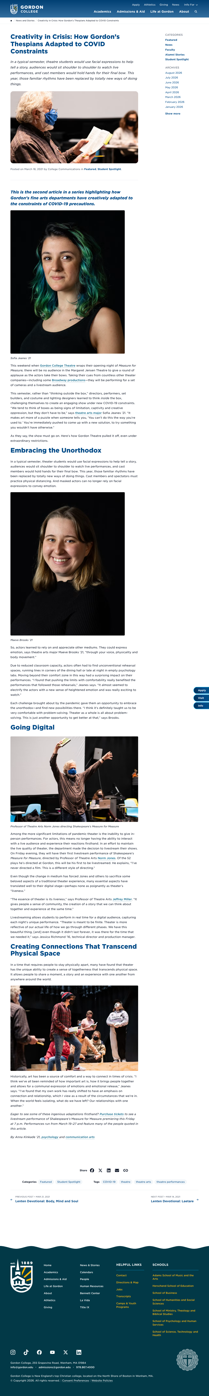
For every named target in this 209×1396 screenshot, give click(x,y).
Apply (136, 4)
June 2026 (172, 82)
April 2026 (172, 92)
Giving (164, 4)
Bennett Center (90, 1293)
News (175, 4)
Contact (121, 1275)
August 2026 (173, 72)
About (184, 11)
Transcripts (123, 1296)
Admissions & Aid (131, 11)
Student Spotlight (109, 169)
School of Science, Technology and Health (175, 1333)
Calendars (86, 1272)
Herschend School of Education (173, 1285)
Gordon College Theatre (57, 365)
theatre (125, 1181)
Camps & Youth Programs (126, 1305)
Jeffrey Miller (122, 899)
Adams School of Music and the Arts (173, 1277)
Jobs (119, 1289)
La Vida (85, 1300)
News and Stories (25, 20)
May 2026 (171, 87)
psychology (50, 1137)
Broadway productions (68, 380)
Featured (90, 169)
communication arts (80, 1137)
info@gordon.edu (21, 1367)
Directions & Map (127, 1282)
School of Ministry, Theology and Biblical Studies (174, 1312)
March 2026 (173, 97)
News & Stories (90, 1265)
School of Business (165, 1292)
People (84, 1279)
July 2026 (171, 77)
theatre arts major (88, 413)
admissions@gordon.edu (55, 1367)
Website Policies (102, 1380)
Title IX (84, 1307)
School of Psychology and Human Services (174, 1323)
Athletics (149, 4)
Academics (102, 11)
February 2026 (175, 102)
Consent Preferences (75, 1380)
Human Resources (91, 1286)
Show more (172, 113)
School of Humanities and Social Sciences (174, 1301)
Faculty (170, 49)
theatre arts (143, 1181)
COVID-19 (109, 1181)
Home (47, 1265)
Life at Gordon (162, 11)
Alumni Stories (175, 54)
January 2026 (174, 106)
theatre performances (171, 1181)
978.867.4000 (85, 1367)
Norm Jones (106, 858)
